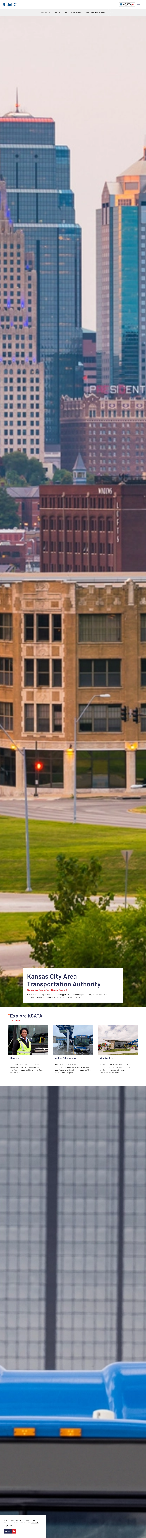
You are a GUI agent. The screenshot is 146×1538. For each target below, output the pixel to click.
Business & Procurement (95, 13)
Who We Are (45, 13)
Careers (57, 13)
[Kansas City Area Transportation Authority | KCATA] (10, 4)
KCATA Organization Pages (127, 4)
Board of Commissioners (73, 13)
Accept (8, 1531)
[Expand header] (139, 4)
